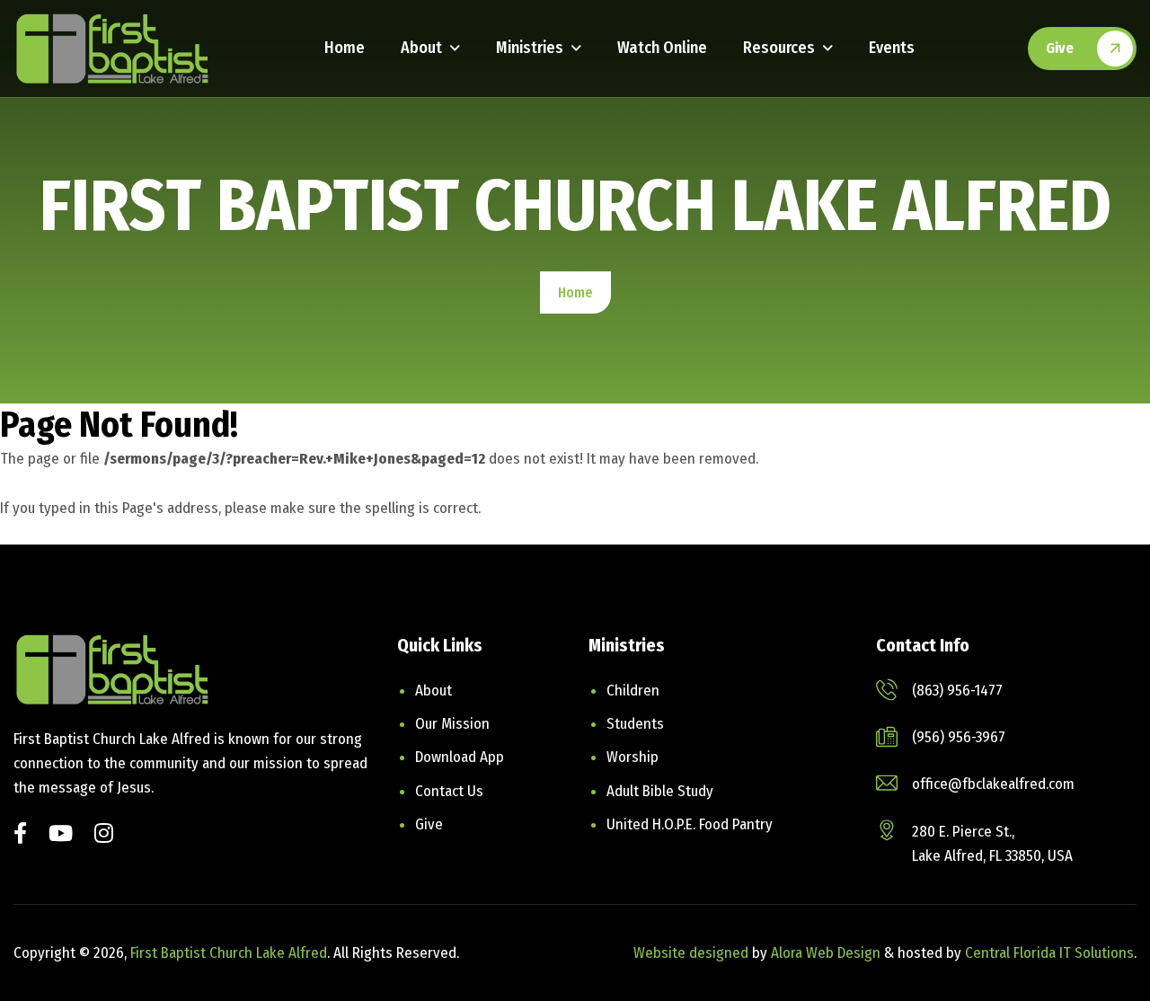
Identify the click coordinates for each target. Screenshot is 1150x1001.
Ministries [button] (529, 48)
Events (892, 48)
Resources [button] (779, 48)
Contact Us (449, 791)
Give (1060, 48)
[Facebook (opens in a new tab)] (20, 835)
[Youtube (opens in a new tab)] (61, 835)
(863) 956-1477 (957, 690)
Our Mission (452, 723)
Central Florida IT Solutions (1049, 952)
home (575, 292)
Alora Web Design (827, 952)
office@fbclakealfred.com (993, 784)
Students (635, 723)
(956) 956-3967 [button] (958, 737)
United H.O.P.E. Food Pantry (689, 824)
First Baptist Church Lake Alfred (228, 952)
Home (344, 48)
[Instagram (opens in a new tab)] (103, 835)
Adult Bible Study (659, 791)
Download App (459, 757)
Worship (632, 757)
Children (632, 690)
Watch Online (662, 48)
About (421, 48)
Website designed (690, 952)
